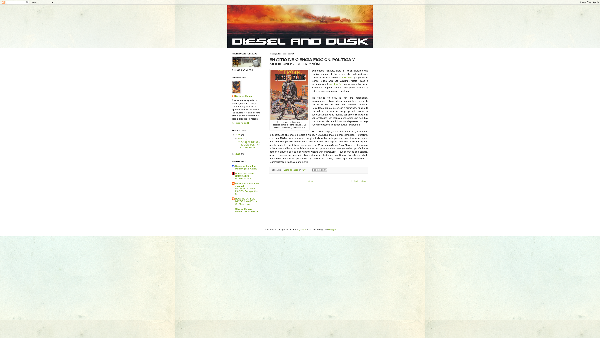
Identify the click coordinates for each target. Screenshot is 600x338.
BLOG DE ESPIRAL (245, 198)
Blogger (332, 229)
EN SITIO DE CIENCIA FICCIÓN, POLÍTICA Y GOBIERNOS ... (249, 145)
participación (335, 84)
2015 (238, 154)
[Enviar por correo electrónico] (313, 170)
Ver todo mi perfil (240, 123)
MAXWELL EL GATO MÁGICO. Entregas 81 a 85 (246, 191)
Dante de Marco (243, 96)
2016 (238, 134)
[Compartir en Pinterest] (325, 170)
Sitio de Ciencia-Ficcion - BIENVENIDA (247, 210)
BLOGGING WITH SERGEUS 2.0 (244, 174)
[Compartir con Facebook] (322, 170)
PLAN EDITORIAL (243, 178)
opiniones (347, 77)
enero (241, 138)
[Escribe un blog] (316, 170)
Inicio (310, 181)
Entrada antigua (359, 181)
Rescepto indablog (245, 166)
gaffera (302, 229)
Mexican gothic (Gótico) (246, 169)
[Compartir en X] (319, 170)
